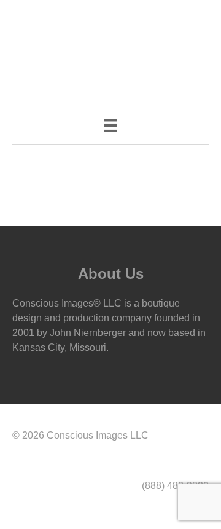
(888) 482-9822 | (49, 19)
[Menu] (110, 125)
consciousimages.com (135, 19)
